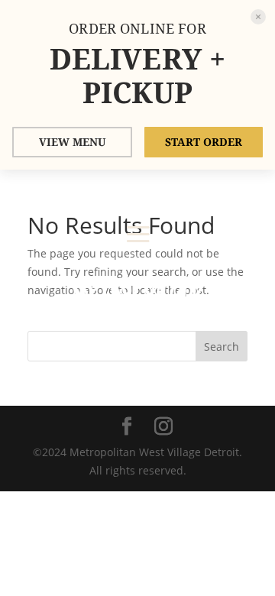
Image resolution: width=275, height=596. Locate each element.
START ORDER (203, 141)
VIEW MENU (72, 141)
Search (221, 346)
